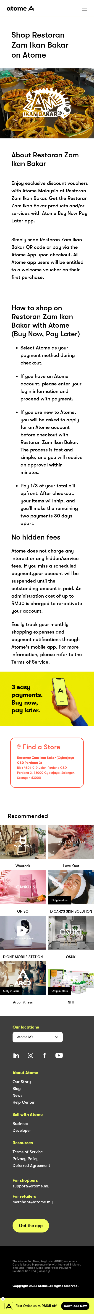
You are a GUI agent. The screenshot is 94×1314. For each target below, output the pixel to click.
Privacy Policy (26, 1158)
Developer (22, 1130)
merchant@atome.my (33, 1202)
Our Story (22, 1082)
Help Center (24, 1102)
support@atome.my (31, 1186)
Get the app (31, 1225)
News (17, 1095)
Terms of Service (28, 1152)
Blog (17, 1088)
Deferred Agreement (31, 1165)
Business (20, 1123)
